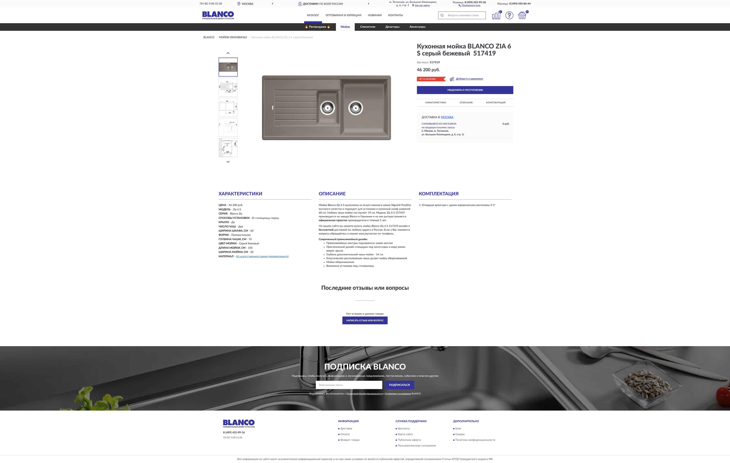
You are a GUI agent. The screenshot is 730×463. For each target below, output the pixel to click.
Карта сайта (405, 434)
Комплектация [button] (495, 102)
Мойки (345, 26)
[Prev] (228, 53)
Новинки (375, 15)
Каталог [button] (313, 15)
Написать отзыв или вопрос (365, 320)
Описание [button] (466, 102)
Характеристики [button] (435, 102)
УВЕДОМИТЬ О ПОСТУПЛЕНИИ (465, 90)
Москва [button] (447, 117)
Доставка (346, 428)
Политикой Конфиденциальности (365, 394)
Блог (458, 428)
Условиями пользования (398, 394)
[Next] (228, 162)
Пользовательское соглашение (417, 446)
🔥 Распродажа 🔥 (317, 26)
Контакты (395, 15)
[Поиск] (442, 15)
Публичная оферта (409, 440)
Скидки (460, 434)
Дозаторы (392, 26)
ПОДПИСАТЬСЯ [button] (399, 385)
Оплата (345, 434)
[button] (469, 5)
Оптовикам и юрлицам (343, 15)
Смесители (367, 26)
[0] (522, 15)
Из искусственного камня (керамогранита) (262, 256)
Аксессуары (417, 26)
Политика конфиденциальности (475, 440)
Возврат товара (349, 440)
